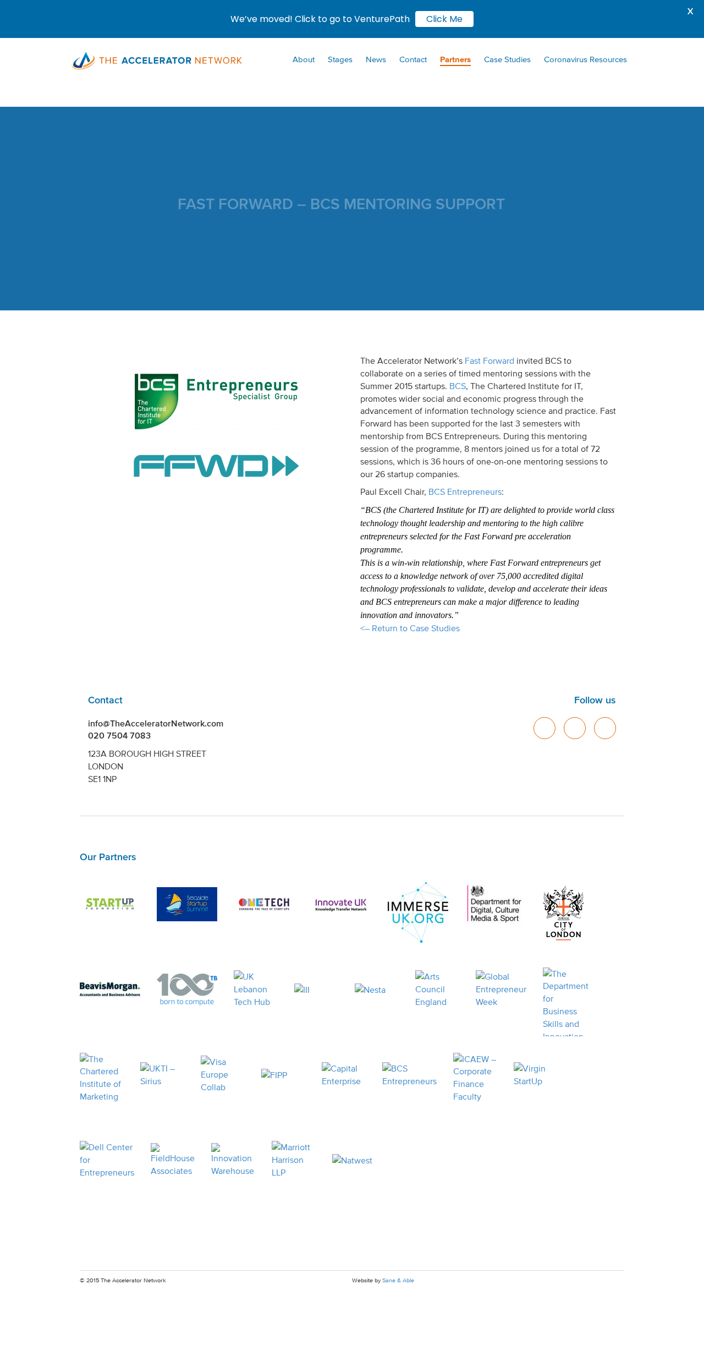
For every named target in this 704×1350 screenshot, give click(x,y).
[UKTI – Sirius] (162, 1075)
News (376, 59)
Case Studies (507, 59)
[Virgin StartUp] (536, 1075)
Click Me (444, 19)
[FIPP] (283, 1075)
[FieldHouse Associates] (173, 1160)
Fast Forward (489, 360)
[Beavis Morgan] (110, 990)
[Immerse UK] (418, 912)
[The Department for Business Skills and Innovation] (565, 1002)
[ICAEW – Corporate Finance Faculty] (475, 1078)
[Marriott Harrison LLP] (294, 1160)
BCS (457, 386)
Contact (413, 59)
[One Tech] (264, 904)
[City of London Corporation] (564, 912)
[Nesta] (377, 990)
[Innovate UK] (341, 904)
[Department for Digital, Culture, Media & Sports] (495, 904)
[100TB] (187, 990)
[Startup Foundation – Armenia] (110, 904)
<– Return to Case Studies (410, 628)
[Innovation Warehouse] (233, 1160)
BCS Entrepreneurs (465, 491)
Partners (455, 59)
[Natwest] (354, 1160)
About (304, 59)
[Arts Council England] (437, 990)
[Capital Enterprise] (344, 1075)
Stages (340, 59)
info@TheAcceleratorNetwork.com (155, 723)
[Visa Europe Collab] (223, 1075)
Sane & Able (398, 1280)
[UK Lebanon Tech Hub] (256, 990)
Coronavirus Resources (585, 59)
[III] (316, 990)
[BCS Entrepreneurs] (409, 1075)
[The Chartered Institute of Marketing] (102, 1078)
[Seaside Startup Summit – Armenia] (187, 904)
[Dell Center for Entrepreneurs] (107, 1160)
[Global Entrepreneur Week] (501, 990)
